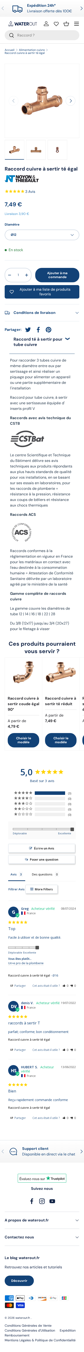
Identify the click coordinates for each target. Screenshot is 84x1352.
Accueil (9, 50)
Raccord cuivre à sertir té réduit (60, 701)
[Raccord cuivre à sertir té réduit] (61, 676)
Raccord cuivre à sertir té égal (25, 53)
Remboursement (17, 1335)
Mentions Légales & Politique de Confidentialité (40, 1340)
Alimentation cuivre (32, 50)
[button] (66, 24)
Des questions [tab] (42, 874)
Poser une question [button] (44, 859)
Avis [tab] (13, 874)
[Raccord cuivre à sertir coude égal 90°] (23, 676)
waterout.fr (22, 1318)
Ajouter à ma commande (57, 275)
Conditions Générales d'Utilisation (30, 1330)
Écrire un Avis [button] (44, 848)
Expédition (68, 1330)
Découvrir (19, 1281)
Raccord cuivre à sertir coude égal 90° (23, 704)
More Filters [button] (43, 889)
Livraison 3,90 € (17, 214)
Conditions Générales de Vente (28, 1325)
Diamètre (12, 224)
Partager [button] (20, 986)
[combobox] (42, 35)
